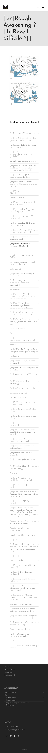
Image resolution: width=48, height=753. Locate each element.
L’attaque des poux (18, 398)
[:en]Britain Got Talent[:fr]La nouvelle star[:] (22, 275)
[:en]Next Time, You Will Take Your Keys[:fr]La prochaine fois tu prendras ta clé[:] (24, 494)
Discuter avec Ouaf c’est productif (23, 535)
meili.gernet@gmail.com (14, 730)
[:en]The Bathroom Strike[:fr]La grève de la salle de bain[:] (23, 139)
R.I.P (12, 251)
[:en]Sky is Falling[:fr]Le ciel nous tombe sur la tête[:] (21, 176)
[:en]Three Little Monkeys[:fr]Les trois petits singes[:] (23, 447)
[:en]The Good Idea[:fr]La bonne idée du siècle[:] (23, 468)
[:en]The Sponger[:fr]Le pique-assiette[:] (22, 461)
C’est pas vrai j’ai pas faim (21, 604)
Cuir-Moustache (16, 561)
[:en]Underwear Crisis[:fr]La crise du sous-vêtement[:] (23, 376)
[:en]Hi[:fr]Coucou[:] (18, 556)
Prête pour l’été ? (17, 269)
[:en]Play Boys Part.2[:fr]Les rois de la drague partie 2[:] (23, 210)
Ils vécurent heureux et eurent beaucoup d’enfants (22, 263)
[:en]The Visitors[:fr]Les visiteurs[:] (19, 383)
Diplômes (10, 705)
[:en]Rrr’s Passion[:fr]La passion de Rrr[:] (23, 486)
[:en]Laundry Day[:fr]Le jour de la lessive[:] (23, 580)
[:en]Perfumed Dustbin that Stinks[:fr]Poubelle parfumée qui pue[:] (23, 322)
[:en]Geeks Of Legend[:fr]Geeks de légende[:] (24, 369)
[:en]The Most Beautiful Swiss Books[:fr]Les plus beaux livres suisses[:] (22, 432)
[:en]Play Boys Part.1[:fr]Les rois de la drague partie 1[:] (22, 224)
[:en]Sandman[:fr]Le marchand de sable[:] (23, 424)
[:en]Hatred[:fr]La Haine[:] (21, 540)
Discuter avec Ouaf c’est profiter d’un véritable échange (23, 523)
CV (5, 695)
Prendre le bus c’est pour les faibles (21, 256)
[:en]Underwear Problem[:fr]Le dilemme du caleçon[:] (22, 624)
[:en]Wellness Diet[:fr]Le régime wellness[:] (23, 362)
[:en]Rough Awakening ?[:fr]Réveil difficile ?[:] (20, 245)
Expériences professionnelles (17, 703)
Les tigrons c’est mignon (20, 641)
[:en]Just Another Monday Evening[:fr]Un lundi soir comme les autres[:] (23, 597)
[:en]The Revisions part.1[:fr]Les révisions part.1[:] (23, 417)
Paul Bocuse (15, 290)
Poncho (13, 345)
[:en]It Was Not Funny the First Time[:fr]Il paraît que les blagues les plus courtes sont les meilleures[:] (24, 352)
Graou (12, 333)
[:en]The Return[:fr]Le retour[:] (22, 134)
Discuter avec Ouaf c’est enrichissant (19, 529)
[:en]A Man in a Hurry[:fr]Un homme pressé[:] (22, 403)
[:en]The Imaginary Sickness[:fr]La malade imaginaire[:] (19, 283)
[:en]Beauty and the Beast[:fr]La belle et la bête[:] (23, 203)
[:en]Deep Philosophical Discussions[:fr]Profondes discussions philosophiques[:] (21, 305)
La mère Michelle (17, 329)
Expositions (10, 700)
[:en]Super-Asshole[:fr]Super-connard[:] (22, 454)
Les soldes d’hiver (17, 198)
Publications (11, 698)
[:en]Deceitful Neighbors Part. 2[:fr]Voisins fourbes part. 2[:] (22, 314)
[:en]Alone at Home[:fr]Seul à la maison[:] (23, 566)
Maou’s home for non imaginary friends (23, 647)
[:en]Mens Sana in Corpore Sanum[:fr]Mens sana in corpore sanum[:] (23, 184)
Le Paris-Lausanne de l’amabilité (24, 388)
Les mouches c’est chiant (20, 629)
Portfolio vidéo (10, 693)
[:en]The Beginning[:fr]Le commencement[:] (20, 238)
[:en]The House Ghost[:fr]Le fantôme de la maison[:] (21, 440)
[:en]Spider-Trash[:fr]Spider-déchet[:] (21, 502)
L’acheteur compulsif (18, 393)
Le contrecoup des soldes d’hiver (23, 161)
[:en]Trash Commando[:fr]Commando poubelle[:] (21, 154)
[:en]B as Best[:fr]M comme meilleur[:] (21, 573)
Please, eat (14, 473)
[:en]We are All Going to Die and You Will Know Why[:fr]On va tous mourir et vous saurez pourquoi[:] (24, 548)
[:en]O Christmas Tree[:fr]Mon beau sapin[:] (22, 217)
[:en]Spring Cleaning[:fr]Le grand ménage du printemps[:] (23, 339)
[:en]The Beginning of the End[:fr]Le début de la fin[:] (21, 479)
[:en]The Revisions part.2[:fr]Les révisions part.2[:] (23, 410)
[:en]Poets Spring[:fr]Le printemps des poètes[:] (19, 635)
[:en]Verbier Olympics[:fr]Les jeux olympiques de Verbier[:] (24, 231)
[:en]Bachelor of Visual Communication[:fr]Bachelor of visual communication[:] (22, 296)
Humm (13, 129)
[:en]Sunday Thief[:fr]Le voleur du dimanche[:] (23, 146)
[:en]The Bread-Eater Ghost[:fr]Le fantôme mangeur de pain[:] (23, 617)
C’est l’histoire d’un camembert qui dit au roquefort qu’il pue (22, 610)
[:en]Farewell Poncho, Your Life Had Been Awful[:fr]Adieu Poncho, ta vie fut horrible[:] (23, 168)
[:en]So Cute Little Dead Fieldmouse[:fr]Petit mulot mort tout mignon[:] (23, 588)
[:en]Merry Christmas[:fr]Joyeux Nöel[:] (23, 192)
